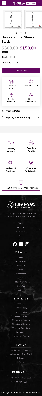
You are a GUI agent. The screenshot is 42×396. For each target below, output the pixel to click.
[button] (4, 3)
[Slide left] (16, 33)
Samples (21, 286)
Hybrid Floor (21, 261)
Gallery (21, 290)
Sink (21, 269)
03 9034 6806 (20, 382)
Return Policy (21, 308)
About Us (21, 303)
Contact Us (21, 332)
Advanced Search (21, 336)
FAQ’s (21, 235)
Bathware (21, 265)
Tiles (21, 257)
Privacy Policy (21, 312)
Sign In (21, 223)
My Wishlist (21, 231)
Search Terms (21, 316)
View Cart (21, 227)
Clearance (21, 278)
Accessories (21, 273)
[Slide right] (25, 33)
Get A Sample (31, 3)
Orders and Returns (21, 320)
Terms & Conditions (21, 328)
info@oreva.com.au (22, 378)
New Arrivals (21, 282)
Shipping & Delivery (21, 324)
